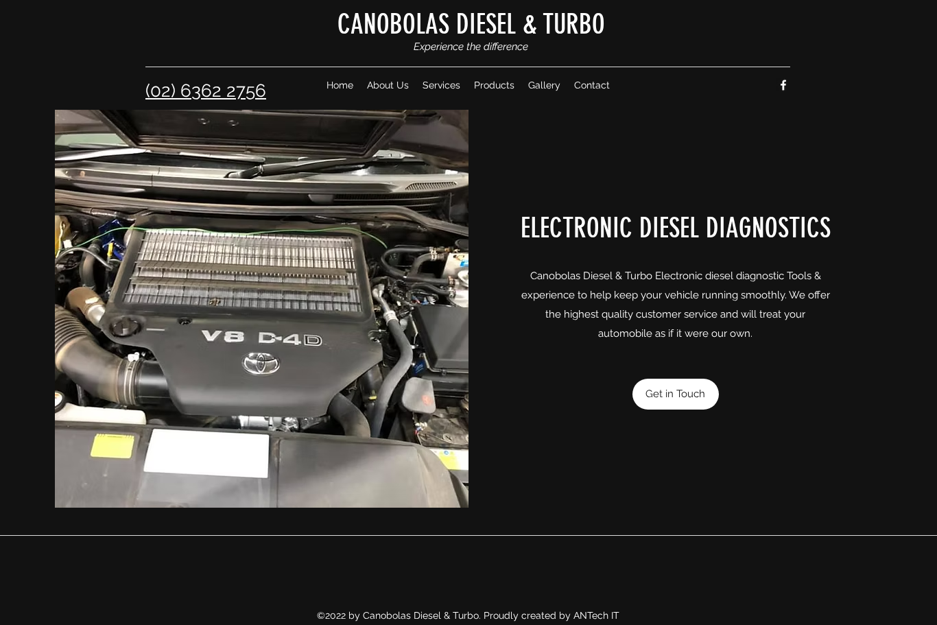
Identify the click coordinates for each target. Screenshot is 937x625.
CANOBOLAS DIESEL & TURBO (471, 24)
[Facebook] (783, 85)
